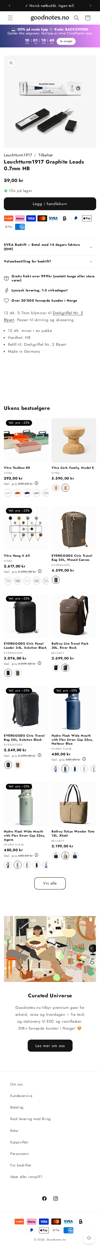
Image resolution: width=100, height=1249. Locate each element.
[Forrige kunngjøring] (9, 5)
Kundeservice (21, 1095)
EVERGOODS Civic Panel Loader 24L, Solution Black (25, 646)
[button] (10, 18)
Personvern (19, 1153)
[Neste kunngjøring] (90, 5)
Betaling (17, 1107)
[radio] (8, 493)
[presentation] (46, 493)
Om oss (16, 1084)
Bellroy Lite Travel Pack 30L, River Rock (70, 646)
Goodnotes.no (56, 1239)
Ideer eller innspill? (26, 1176)
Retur (14, 1130)
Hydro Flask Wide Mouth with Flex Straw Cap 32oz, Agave (24, 836)
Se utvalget (66, 41)
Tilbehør (45, 155)
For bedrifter (21, 1165)
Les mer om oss (50, 1045)
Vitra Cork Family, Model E (73, 468)
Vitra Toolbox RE (17, 468)
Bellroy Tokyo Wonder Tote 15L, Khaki (73, 834)
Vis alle (50, 883)
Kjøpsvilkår (19, 1142)
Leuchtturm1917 (18, 155)
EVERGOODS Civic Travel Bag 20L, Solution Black (24, 738)
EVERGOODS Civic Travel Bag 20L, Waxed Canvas (72, 558)
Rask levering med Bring (30, 1118)
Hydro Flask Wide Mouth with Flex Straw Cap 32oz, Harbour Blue (72, 740)
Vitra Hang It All (17, 556)
